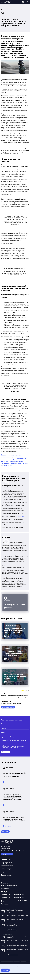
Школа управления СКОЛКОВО (12, 16)
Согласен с (14, 741)
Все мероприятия (12, 955)
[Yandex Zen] (16, 851)
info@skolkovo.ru (6, 848)
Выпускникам (6, 875)
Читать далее (8, 781)
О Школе (4, 883)
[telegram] (4, 851)
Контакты (5, 904)
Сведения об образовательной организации (9, 885)
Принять (5, 970)
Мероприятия (6, 863)
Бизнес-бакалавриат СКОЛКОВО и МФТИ (17, 915)
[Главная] (6, 2)
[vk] (12, 851)
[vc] (19, 851)
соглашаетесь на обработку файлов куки (16, 966)
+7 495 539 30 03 (6, 846)
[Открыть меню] (27, 2)
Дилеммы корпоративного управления (17, 945)
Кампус (4, 892)
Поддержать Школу (7, 854)
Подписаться (5, 752)
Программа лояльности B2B (12, 898)
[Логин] (23, 2)
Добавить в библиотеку (8, 707)
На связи (23, 16)
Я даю (13, 746)
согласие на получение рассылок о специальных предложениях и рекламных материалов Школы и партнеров (13, 746)
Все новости (5, 831)
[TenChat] (23, 851)
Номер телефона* (14, 735)
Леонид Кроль (21, 516)
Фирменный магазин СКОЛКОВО (14, 901)
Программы (5, 860)
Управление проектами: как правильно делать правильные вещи (17, 924)
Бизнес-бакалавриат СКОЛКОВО (15, 919)
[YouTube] (8, 851)
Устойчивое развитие (5, 888)
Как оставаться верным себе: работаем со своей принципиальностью (15, 774)
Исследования (7, 866)
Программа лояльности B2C (12, 895)
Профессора (6, 869)
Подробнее (9, 607)
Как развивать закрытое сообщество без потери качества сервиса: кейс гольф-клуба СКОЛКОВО (12, 797)
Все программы (12, 929)
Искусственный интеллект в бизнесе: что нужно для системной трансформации (14, 819)
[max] (1, 851)
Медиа (2, 16)
